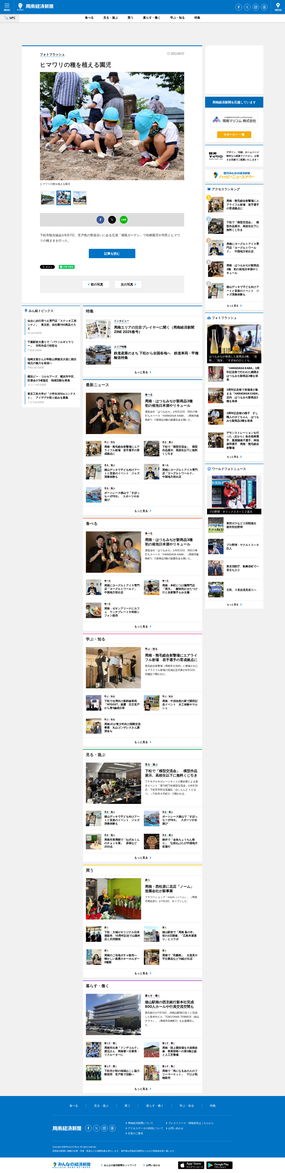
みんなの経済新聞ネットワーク (71, 1165)
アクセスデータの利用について (145, 1128)
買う (130, 17)
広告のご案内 (135, 1133)
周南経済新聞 (35, 7)
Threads (264, 7)
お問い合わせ (175, 1128)
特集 (197, 17)
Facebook (238, 7)
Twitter (247, 7)
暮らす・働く (152, 17)
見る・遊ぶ (110, 17)
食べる (89, 17)
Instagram (255, 7)
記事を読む (112, 253)
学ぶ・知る (177, 17)
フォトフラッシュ (52, 54)
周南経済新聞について (140, 1123)
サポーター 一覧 (234, 134)
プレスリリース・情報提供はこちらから (191, 1123)
